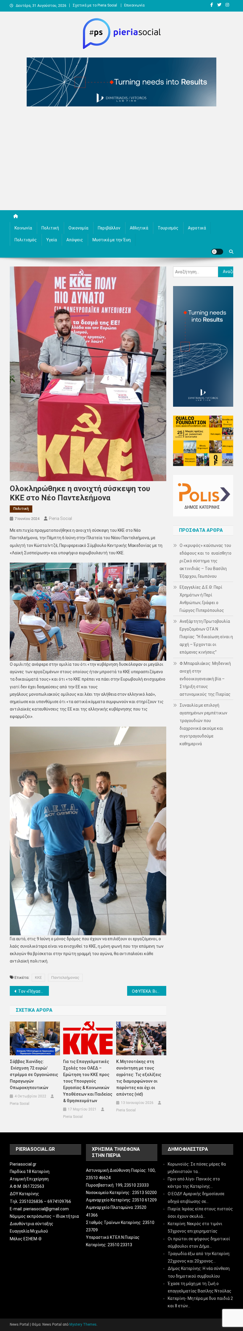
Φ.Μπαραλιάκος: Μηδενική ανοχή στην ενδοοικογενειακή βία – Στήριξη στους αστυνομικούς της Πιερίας (205, 679)
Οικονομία (78, 228)
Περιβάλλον (109, 228)
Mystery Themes (83, 1324)
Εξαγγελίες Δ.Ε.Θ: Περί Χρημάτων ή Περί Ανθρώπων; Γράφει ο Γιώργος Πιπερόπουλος (202, 599)
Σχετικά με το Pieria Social (95, 5)
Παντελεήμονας (65, 977)
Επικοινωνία (134, 5)
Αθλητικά (139, 228)
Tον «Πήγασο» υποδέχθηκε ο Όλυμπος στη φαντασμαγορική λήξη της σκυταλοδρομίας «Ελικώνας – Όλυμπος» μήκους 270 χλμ (33, 991)
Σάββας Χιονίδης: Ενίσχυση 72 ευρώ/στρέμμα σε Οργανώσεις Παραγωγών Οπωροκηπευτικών (34, 1074)
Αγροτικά (197, 228)
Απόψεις (74, 239)
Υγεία (51, 239)
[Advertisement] (121, 159)
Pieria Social (60, 518)
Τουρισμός (168, 228)
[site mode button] (217, 252)
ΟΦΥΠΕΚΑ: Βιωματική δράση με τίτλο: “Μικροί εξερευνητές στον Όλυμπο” (149, 991)
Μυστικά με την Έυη (111, 239)
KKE (38, 977)
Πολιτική (50, 228)
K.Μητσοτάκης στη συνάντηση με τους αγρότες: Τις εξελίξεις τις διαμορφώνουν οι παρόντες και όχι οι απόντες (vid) (138, 1078)
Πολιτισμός (26, 239)
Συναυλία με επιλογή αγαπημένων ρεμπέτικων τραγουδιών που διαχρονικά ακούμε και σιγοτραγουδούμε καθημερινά (203, 724)
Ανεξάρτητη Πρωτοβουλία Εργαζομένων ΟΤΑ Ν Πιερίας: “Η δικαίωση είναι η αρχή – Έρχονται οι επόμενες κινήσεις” (206, 637)
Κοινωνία (23, 228)
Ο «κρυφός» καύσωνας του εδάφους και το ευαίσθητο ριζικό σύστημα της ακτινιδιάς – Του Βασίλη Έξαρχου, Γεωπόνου (205, 561)
